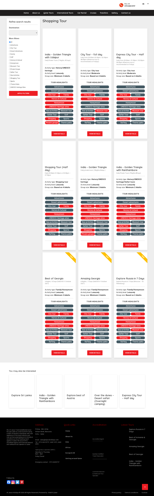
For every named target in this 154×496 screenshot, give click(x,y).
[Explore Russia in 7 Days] (124, 430)
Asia (67, 442)
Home (26, 13)
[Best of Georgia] (124, 454)
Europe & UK (70, 453)
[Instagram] (13, 482)
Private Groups (15, 69)
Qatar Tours (48, 13)
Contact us (125, 13)
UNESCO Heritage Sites (18, 87)
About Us (68, 436)
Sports (13, 81)
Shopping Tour (15, 78)
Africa (67, 447)
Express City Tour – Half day (130, 56)
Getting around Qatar (73, 458)
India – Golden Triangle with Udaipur (58, 56)
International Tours (65, 13)
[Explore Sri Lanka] (21, 383)
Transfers (104, 13)
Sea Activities (15, 75)
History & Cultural (16, 60)
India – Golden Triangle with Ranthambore (129, 169)
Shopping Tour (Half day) (56, 169)
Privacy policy (116, 492)
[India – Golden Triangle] (95, 152)
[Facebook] (9, 482)
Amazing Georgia (90, 278)
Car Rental (82, 13)
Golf (12, 57)
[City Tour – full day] (95, 39)
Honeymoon (15, 63)
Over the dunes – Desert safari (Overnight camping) (104, 399)
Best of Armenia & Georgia (137, 438)
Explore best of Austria (76, 397)
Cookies (144, 492)
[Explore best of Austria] (77, 383)
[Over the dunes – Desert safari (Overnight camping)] (104, 383)
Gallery (115, 13)
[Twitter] (17, 482)
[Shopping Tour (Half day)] (59, 152)
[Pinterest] (22, 482)
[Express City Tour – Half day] (130, 39)
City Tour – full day (91, 54)
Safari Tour (14, 72)
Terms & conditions (131, 492)
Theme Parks (15, 84)
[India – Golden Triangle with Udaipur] (59, 39)
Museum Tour (15, 66)
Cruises (93, 13)
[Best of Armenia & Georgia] (124, 438)
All (11, 42)
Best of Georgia (54, 278)
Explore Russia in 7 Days (130, 278)
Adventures (14, 45)
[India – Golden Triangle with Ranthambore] (130, 152)
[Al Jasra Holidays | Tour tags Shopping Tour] (19, 5)
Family (13, 54)
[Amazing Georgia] (124, 446)
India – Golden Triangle (94, 167)
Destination (14, 28)
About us (36, 13)
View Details (59, 134)
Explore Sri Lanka (21, 395)
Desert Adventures (17, 51)
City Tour (14, 48)
